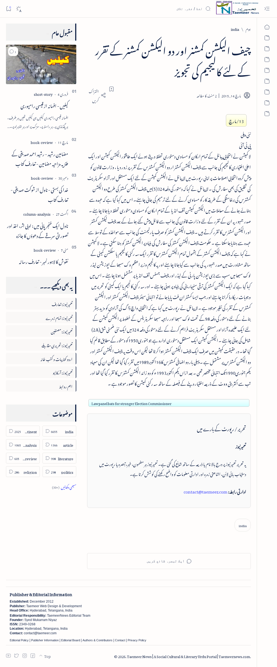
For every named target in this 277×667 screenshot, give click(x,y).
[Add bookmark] (111, 89)
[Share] (96, 95)
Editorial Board (70, 640)
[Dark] (18, 9)
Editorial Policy (19, 640)
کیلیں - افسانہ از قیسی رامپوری (44, 105)
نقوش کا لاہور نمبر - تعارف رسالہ (43, 261)
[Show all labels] (64, 486)
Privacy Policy (137, 640)
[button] (13, 51)
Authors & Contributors (98, 640)
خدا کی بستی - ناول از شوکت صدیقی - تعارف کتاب (39, 194)
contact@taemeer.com (205, 491)
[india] (243, 525)
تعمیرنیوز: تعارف (62, 303)
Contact (120, 640)
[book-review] (42, 141)
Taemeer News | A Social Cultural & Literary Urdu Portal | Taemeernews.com (188, 655)
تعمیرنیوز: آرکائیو (62, 372)
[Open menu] (267, 9)
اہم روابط (65, 385)
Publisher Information (45, 640)
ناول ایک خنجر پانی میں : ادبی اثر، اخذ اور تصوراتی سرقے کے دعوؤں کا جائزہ (37, 230)
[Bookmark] (8, 8)
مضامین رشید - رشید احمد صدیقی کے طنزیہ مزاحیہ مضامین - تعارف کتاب (40, 158)
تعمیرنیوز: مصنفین (61, 331)
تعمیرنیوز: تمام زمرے (59, 317)
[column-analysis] (37, 213)
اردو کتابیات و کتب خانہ (56, 358)
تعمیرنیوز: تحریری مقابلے (57, 344)
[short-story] (43, 93)
